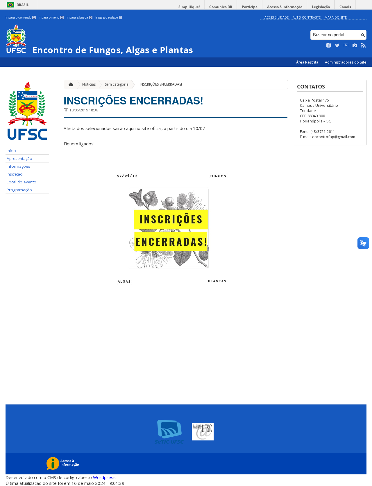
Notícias (89, 84)
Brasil (23, 4)
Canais (345, 6)
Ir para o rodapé (108, 17)
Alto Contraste (307, 17)
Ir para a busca (79, 17)
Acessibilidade (276, 17)
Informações (18, 166)
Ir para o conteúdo (20, 17)
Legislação (321, 6)
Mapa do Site (336, 17)
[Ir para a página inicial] (69, 84)
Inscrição (15, 174)
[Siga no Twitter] (337, 45)
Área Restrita (307, 62)
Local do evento (21, 182)
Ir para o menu (51, 17)
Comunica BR (220, 6)
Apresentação (19, 158)
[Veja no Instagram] (355, 45)
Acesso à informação (284, 6)
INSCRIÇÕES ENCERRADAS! (161, 84)
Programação (19, 189)
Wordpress (104, 477)
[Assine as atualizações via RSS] (363, 45)
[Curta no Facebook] (328, 45)
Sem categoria (116, 84)
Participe (249, 6)
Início (11, 150)
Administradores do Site (345, 62)
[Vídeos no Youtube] (346, 45)
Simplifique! (189, 6)
